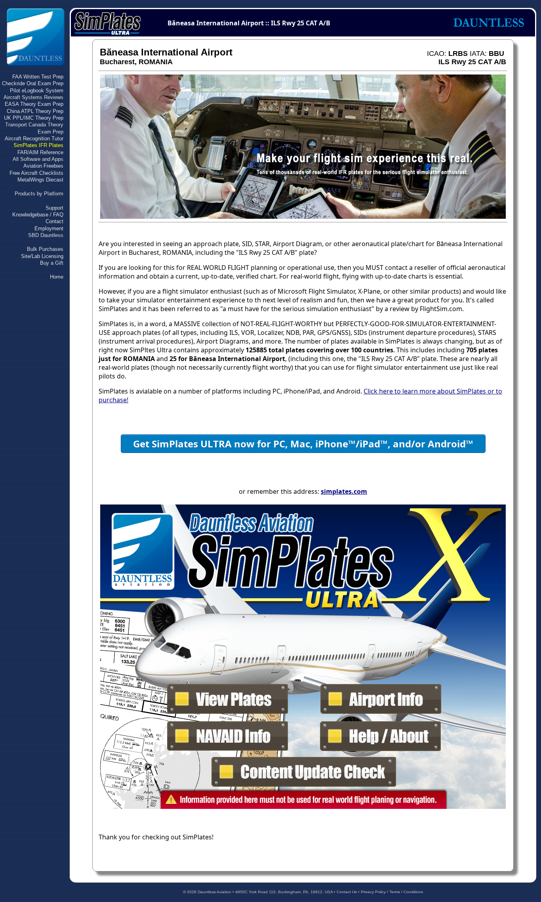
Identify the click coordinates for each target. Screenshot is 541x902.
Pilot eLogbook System (36, 91)
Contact (54, 221)
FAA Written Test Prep (37, 77)
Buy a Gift (51, 263)
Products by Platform (39, 194)
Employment (48, 228)
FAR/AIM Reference (40, 152)
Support (54, 208)
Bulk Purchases (45, 249)
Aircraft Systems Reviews (33, 97)
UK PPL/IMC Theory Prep (33, 118)
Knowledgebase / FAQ (37, 215)
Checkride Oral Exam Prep (32, 83)
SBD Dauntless (45, 235)
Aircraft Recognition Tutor (34, 138)
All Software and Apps (38, 159)
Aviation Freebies (43, 166)
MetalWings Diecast (40, 180)
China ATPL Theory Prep (35, 111)
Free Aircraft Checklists (36, 173)
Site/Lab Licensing (42, 256)
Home (56, 277)
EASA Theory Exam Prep (34, 104)
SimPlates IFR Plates (38, 145)
